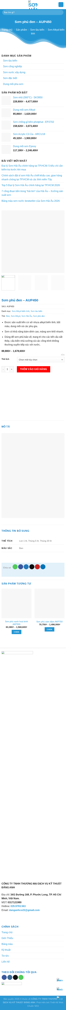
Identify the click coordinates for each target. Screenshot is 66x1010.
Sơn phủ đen (39, 316)
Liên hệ (6, 961)
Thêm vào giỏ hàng (33, 369)
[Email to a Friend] (31, 566)
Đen (8, 316)
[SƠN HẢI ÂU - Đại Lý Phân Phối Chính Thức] (33, 4)
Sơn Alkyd (15, 316)
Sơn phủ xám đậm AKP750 (49, 622)
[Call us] (20, 977)
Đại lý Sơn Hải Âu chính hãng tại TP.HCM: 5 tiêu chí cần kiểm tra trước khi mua (32, 167)
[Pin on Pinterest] (37, 566)
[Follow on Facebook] (4, 977)
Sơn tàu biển (37, 29)
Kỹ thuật (6, 950)
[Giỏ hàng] (60, 4)
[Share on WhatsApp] (15, 566)
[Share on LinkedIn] (42, 566)
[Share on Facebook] (20, 566)
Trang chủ (7, 29)
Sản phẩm (21, 29)
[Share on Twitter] (26, 566)
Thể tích (5, 359)
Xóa (62, 355)
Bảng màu (7, 944)
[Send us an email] (15, 977)
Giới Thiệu (7, 938)
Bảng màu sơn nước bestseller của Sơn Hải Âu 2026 (31, 201)
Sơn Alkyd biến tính (20, 311)
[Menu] (4, 4)
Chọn (16, 632)
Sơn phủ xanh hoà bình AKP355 (16, 622)
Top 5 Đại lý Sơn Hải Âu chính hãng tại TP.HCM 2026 (31, 185)
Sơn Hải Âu (26, 316)
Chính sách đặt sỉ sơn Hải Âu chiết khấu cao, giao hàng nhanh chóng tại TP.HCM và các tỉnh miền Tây (32, 177)
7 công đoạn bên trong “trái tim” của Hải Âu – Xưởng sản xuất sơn (32, 193)
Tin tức (5, 955)
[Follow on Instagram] (9, 977)
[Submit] (60, 12)
